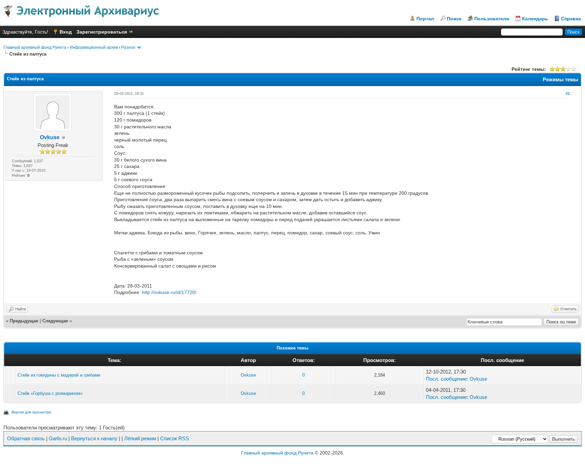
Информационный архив (94, 47)
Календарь (535, 18)
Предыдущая (24, 320)
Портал (425, 18)
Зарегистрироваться (102, 32)
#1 (568, 93)
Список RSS (174, 438)
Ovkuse (50, 137)
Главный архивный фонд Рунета (34, 47)
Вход (66, 32)
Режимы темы (560, 79)
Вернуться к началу (94, 438)
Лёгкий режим (140, 438)
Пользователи (491, 18)
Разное (128, 47)
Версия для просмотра (31, 412)
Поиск (454, 18)
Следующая (55, 320)
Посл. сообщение (446, 379)
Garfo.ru (58, 438)
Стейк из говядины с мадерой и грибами (59, 375)
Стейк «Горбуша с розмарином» (50, 393)
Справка (571, 18)
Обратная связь (26, 438)
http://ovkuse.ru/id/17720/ (169, 292)
